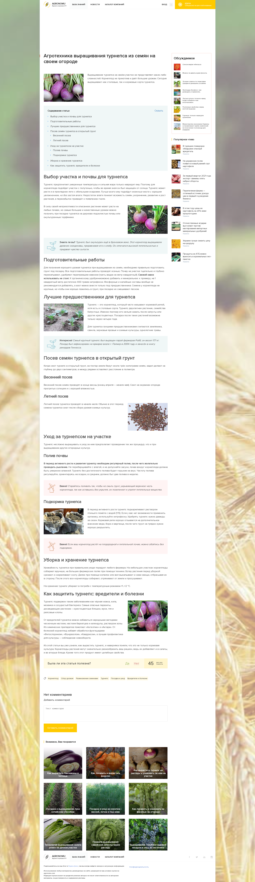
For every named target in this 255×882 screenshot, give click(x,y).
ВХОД (164, 4)
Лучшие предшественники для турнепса (72, 126)
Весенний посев (62, 135)
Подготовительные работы (65, 121)
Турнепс (104, 678)
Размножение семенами (87, 678)
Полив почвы (60, 150)
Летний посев (60, 140)
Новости (95, 4)
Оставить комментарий (60, 727)
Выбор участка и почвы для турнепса (71, 116)
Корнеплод (53, 678)
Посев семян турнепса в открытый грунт (73, 131)
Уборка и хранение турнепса (66, 160)
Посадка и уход (118, 678)
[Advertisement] (127, 29)
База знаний (78, 4)
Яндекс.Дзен (73, 866)
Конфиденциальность (139, 867)
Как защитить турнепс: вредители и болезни (75, 165)
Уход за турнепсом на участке (67, 145)
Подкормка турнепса (65, 155)
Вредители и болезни (137, 678)
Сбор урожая (67, 678)
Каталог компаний (114, 4)
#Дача (198, 4)
